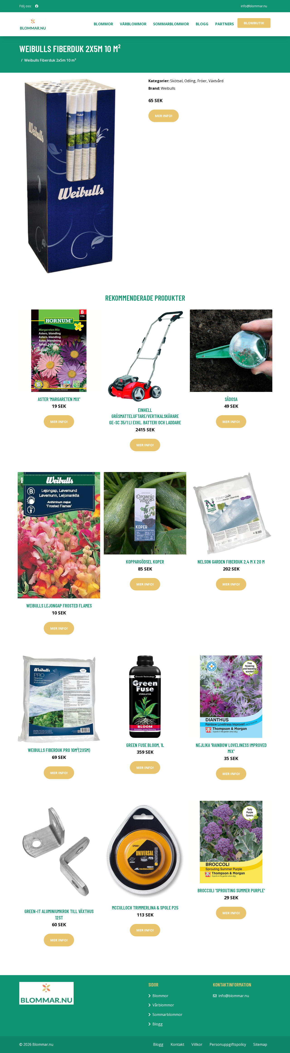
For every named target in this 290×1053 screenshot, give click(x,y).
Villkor (196, 1044)
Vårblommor (133, 24)
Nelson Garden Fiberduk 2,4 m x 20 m (231, 561)
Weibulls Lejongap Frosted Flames (59, 605)
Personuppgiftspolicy (228, 1044)
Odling (190, 80)
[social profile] (36, 6)
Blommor (103, 24)
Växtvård (215, 80)
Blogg (202, 24)
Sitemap (260, 1044)
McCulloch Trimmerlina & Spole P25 (145, 907)
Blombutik (254, 23)
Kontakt (177, 1044)
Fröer (202, 80)
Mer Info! (163, 115)
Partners (224, 24)
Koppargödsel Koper (145, 561)
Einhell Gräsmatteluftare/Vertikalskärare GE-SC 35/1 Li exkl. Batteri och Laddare (145, 416)
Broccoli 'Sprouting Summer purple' (231, 890)
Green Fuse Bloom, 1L (145, 745)
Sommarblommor (171, 24)
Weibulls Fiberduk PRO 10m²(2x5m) (59, 750)
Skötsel (176, 80)
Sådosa (231, 399)
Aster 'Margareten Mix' (59, 399)
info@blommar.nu (254, 6)
